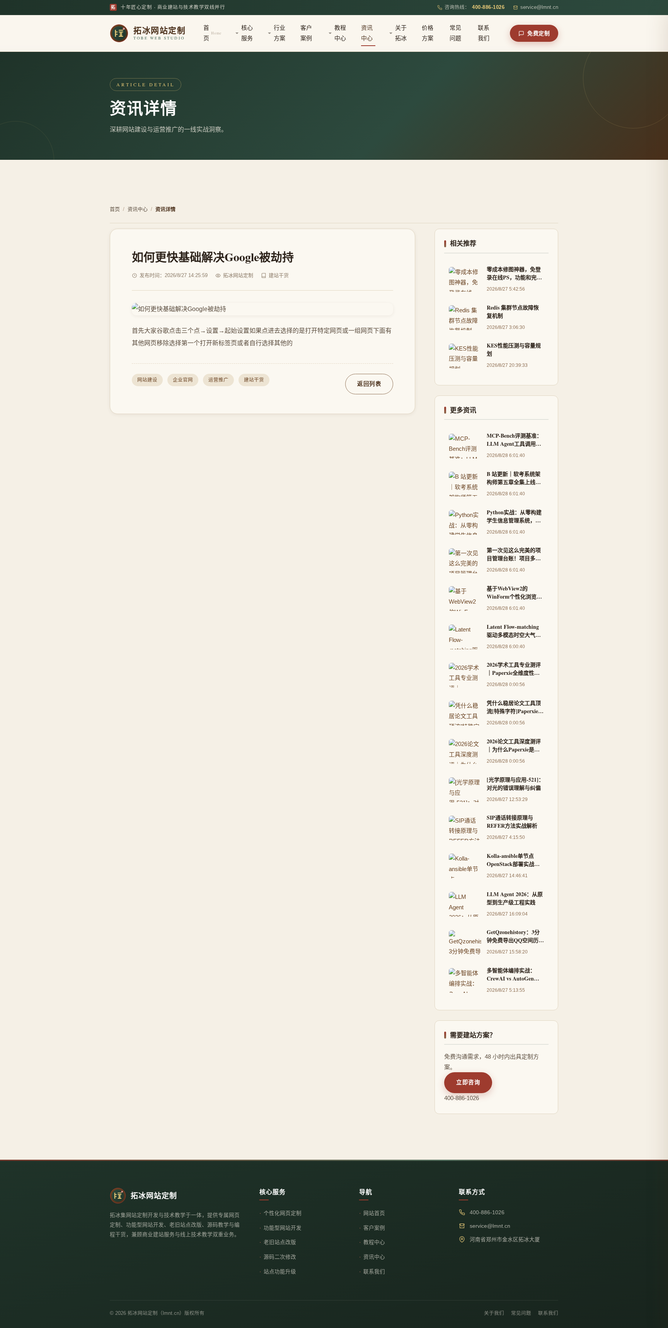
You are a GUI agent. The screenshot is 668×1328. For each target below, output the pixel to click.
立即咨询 (468, 1082)
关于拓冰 (401, 32)
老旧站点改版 (280, 1242)
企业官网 (183, 380)
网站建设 (147, 380)
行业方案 (279, 32)
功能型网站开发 (283, 1228)
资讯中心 (367, 32)
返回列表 (369, 384)
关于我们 (494, 1313)
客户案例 (306, 32)
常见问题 (455, 32)
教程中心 (340, 32)
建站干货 (254, 380)
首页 (212, 32)
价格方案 (427, 32)
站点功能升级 (280, 1272)
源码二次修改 (280, 1257)
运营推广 (218, 380)
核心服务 (247, 32)
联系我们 (483, 32)
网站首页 (374, 1213)
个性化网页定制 (283, 1213)
